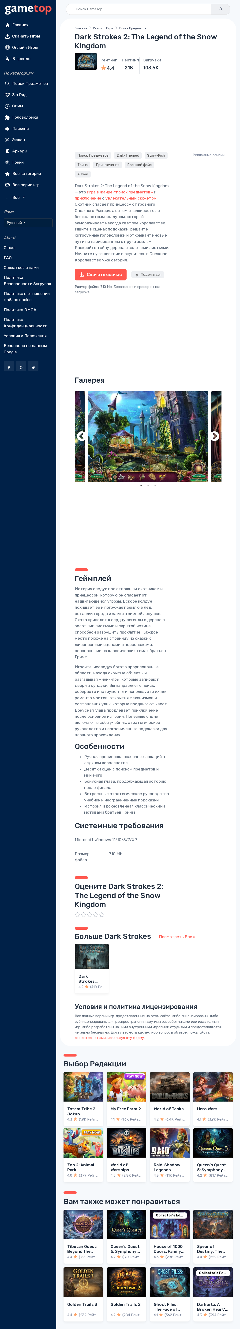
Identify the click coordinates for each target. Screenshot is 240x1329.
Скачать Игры (25, 36)
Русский (14, 223)
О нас (9, 247)
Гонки (17, 162)
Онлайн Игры (24, 47)
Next (214, 436)
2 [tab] (148, 485)
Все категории (26, 173)
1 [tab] (141, 485)
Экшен (18, 139)
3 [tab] (155, 485)
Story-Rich (156, 155)
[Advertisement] (148, 112)
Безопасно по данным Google (25, 348)
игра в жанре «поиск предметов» (120, 192)
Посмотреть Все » (177, 936)
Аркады (19, 151)
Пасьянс (20, 128)
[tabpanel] (148, 436)
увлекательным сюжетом (131, 198)
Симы (17, 106)
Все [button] (13, 197)
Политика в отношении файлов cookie (27, 296)
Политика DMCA (20, 309)
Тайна (82, 165)
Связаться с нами (21, 267)
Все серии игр (25, 184)
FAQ (8, 257)
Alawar (82, 174)
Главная (19, 25)
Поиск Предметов (29, 83)
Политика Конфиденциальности (25, 322)
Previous (82, 436)
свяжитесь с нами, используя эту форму (109, 1038)
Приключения (107, 165)
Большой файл (139, 165)
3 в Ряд (18, 94)
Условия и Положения (25, 335)
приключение (88, 198)
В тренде (20, 58)
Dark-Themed (128, 155)
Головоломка (24, 117)
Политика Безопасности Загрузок (27, 280)
